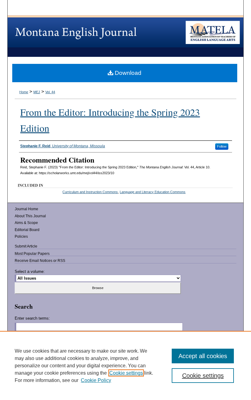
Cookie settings (126, 373)
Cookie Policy (96, 380)
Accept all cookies (202, 356)
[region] (125, 365)
